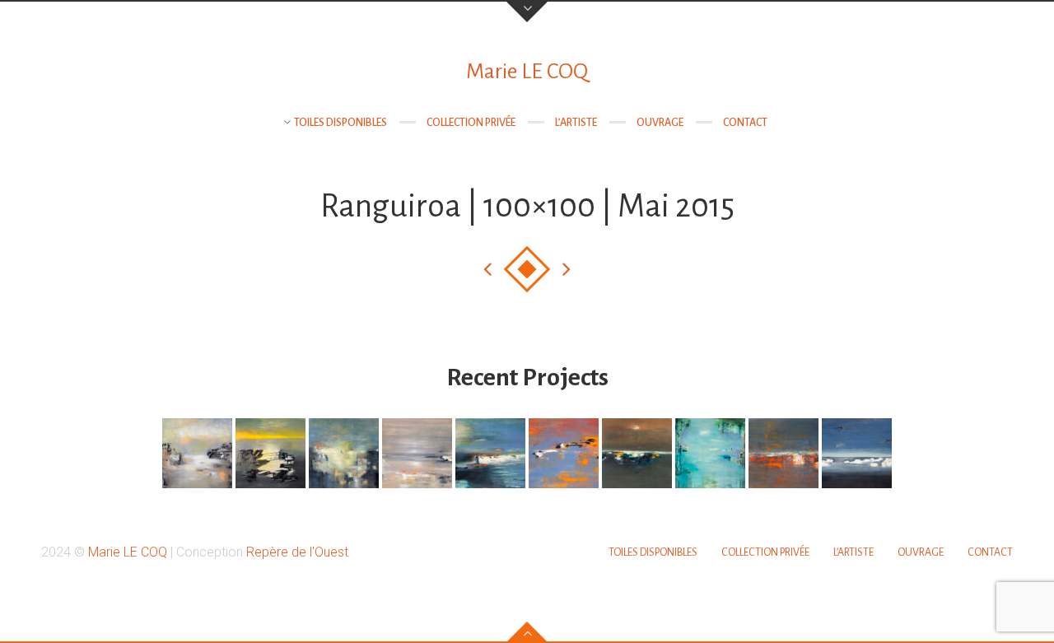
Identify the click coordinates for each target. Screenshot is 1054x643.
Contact (745, 122)
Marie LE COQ (527, 71)
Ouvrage (660, 122)
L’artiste (576, 122)
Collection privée (471, 122)
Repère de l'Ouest (297, 552)
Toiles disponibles (340, 122)
